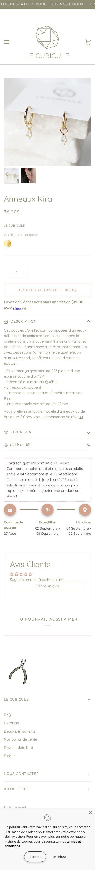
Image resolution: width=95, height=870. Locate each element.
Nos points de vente (20, 739)
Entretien (20, 444)
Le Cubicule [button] (16, 699)
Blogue (10, 755)
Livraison (21, 432)
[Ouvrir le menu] (11, 41)
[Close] (90, 812)
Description (23, 321)
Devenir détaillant (18, 747)
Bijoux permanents (20, 731)
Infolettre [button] (16, 789)
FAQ (7, 714)
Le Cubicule (14, 225)
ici (81, 416)
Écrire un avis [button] (47, 586)
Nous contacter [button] (21, 773)
